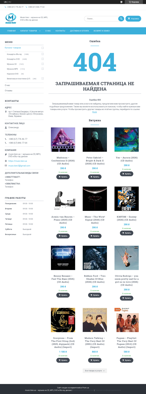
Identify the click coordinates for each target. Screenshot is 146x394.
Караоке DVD (13, 74)
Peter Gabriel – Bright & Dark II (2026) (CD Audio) (95, 160)
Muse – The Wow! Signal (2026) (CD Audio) (95, 219)
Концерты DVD (13, 59)
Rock (94, 112)
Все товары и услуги (93, 371)
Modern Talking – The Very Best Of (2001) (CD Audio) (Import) (95, 342)
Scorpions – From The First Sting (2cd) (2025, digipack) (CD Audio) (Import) (63, 342)
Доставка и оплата (79, 31)
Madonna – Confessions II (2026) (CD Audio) (63, 160)
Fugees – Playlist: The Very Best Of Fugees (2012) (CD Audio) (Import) (126, 342)
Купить (64, 177)
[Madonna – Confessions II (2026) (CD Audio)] (62, 139)
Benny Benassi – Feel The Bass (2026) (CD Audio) (62, 278)
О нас (48, 31)
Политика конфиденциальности (108, 390)
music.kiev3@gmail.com (19, 166)
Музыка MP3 (12, 69)
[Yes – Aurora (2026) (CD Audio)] (126, 139)
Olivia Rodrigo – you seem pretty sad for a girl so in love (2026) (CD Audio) (127, 280)
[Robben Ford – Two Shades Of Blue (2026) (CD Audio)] (94, 258)
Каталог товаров (28, 31)
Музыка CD (12, 64)
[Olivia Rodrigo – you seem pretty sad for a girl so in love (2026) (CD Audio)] (126, 258)
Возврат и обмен (102, 31)
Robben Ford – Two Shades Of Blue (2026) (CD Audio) (95, 278)
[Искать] (121, 18)
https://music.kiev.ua (17, 161)
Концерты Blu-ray (14, 54)
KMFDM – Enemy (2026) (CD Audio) (127, 218)
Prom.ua (85, 388)
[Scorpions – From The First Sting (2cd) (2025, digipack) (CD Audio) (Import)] (62, 320)
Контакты (60, 31)
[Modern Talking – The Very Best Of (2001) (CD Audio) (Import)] (94, 320)
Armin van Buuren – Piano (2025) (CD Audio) (63, 219)
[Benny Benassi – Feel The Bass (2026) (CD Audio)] (62, 258)
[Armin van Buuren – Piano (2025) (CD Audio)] (62, 199)
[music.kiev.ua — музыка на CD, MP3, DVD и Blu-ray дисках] (11, 24)
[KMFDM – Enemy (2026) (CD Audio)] (126, 199)
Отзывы (8, 90)
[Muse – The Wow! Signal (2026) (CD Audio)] (94, 199)
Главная (11, 31)
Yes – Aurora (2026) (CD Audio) (127, 159)
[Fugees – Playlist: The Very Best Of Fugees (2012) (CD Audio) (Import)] (126, 320)
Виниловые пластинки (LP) (18, 79)
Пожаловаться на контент (83, 390)
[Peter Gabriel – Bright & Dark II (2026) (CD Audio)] (94, 139)
